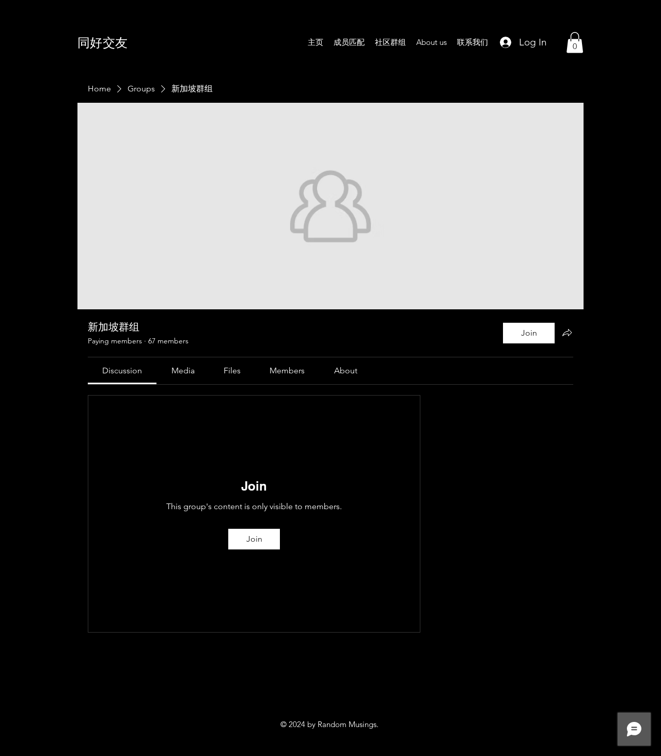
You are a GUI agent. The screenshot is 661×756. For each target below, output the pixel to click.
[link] (122, 370)
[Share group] (567, 332)
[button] (575, 42)
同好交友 (102, 42)
